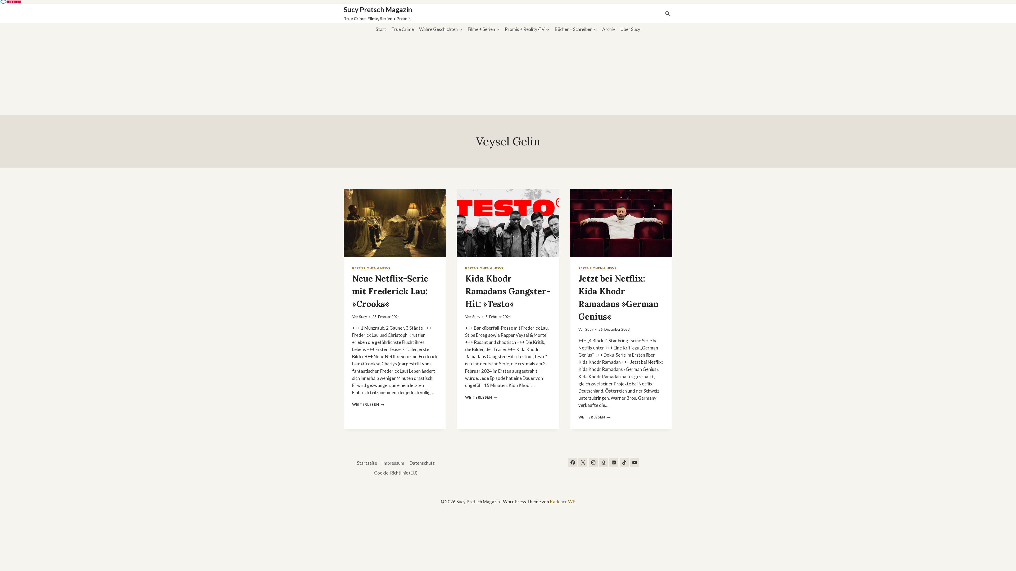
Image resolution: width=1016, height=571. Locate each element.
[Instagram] (593, 462)
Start (381, 29)
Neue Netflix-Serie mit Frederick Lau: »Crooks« (390, 291)
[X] (582, 462)
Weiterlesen (368, 404)
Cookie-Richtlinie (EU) (396, 473)
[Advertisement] (508, 75)
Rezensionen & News (371, 268)
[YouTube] (634, 462)
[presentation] (395, 223)
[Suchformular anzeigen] (667, 13)
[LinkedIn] (613, 462)
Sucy (363, 317)
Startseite (367, 463)
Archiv (608, 29)
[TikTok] (624, 462)
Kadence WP (562, 501)
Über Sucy (630, 29)
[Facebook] (572, 462)
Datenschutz (422, 463)
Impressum (393, 463)
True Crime (402, 29)
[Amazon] (603, 462)
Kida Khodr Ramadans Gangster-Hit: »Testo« (507, 291)
